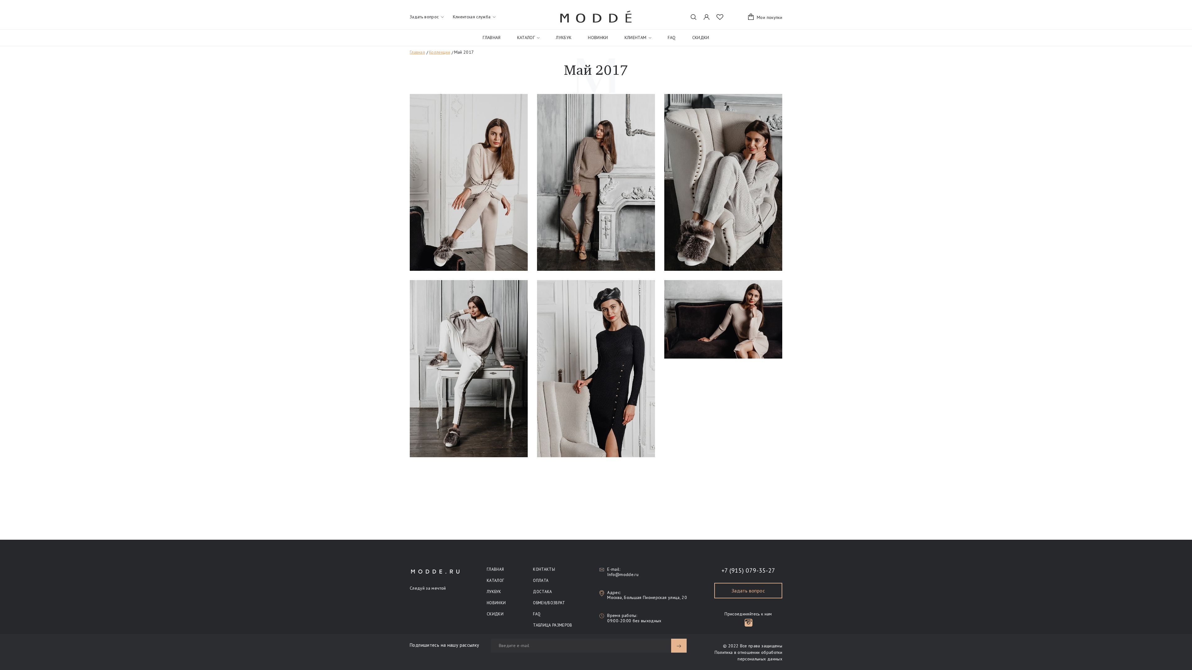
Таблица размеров (552, 625)
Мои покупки (769, 17)
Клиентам (636, 37)
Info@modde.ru (623, 574)
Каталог (526, 37)
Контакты (544, 569)
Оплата (541, 580)
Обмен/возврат (549, 602)
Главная (491, 37)
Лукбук (563, 37)
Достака (542, 591)
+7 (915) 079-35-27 (748, 570)
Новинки (598, 37)
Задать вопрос (748, 590)
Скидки (700, 37)
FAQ (672, 37)
